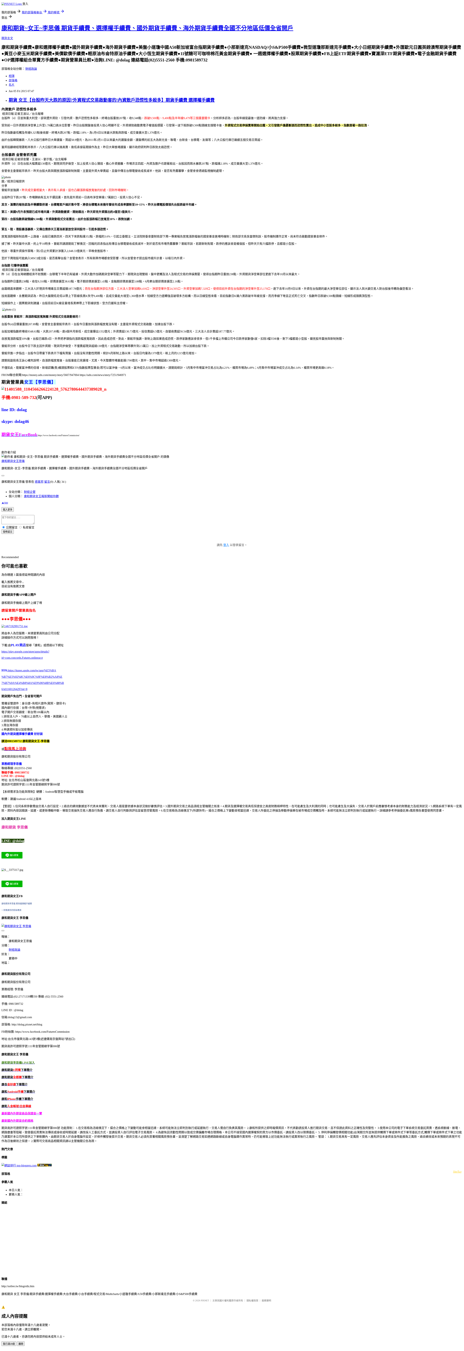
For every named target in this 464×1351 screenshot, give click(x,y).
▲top (4, 502)
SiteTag (457, 1171)
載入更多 (7, 509)
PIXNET (205, 1300)
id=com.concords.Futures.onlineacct (22, 657)
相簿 (11, 76)
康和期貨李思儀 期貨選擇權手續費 (16, 904)
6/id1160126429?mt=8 (14, 689)
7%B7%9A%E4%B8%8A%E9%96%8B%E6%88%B (32, 682)
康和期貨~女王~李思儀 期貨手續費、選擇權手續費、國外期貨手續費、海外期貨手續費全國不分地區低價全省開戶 (147, 28)
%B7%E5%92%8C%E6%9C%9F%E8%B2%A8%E (31, 676)
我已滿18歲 (9, 1343)
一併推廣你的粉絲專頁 (11, 910)
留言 (47, 481)
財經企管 (30, 491)
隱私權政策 (252, 1300)
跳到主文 (7, 38)
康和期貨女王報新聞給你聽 (41, 496)
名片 (11, 84)
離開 (20, 1343)
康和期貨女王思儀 (13, 461)
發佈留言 (7, 531)
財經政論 (31, 68)
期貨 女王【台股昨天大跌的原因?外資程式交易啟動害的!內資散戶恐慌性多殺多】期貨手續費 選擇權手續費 (112, 100)
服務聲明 (266, 1300)
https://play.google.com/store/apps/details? (25, 651)
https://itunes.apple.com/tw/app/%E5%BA (31, 670)
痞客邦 (39, 481)
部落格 (13, 80)
